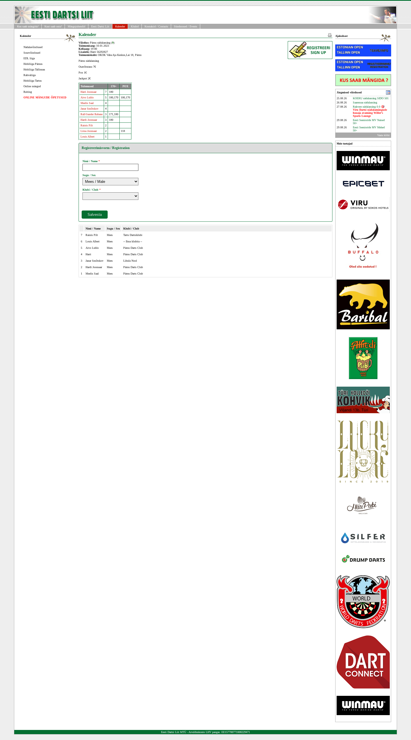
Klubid (135, 26)
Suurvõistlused (31, 52)
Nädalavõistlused (32, 47)
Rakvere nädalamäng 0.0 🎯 (370, 111)
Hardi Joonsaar (89, 119)
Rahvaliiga (29, 75)
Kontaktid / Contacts (156, 26)
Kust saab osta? (53, 26)
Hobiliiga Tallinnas (34, 69)
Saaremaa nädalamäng (365, 102)
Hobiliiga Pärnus (32, 63)
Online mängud (32, 86)
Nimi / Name (90, 161)
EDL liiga (29, 58)
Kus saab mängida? (28, 26)
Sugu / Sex (89, 175)
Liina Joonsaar (89, 131)
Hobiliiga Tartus (32, 80)
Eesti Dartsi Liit (100, 26)
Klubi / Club (90, 189)
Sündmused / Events (185, 26)
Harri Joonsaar (88, 91)
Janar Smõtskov (89, 108)
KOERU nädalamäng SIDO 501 (371, 98)
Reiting (27, 91)
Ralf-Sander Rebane (92, 114)
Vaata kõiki (383, 135)
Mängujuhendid (76, 26)
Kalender (120, 26)
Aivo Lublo (87, 97)
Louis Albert (88, 136)
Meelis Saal (87, 103)
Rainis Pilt (87, 125)
